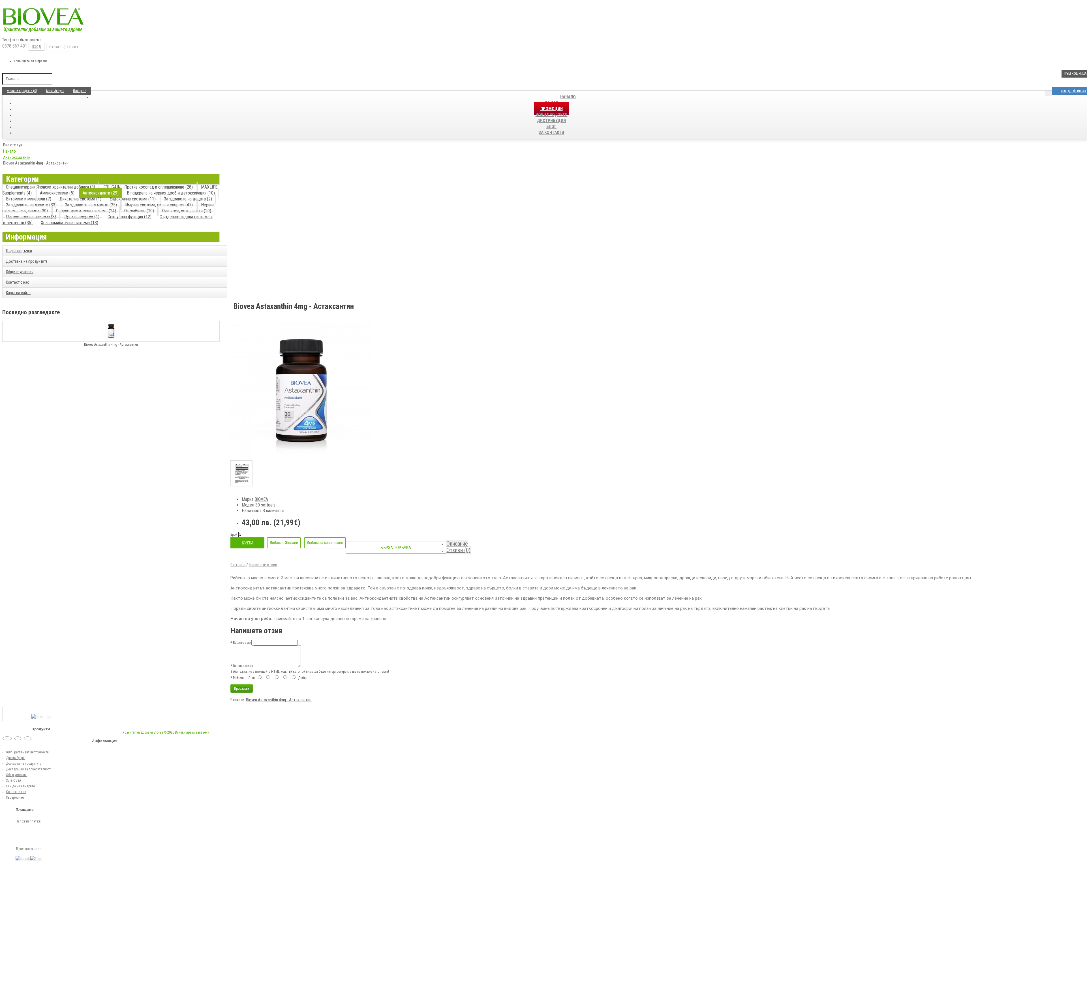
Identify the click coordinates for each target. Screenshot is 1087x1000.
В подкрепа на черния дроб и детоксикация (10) (171, 193)
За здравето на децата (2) (188, 199)
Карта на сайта (18, 292)
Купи (247, 542)
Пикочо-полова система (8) (31, 216)
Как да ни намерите (20, 786)
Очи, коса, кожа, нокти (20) (186, 210)
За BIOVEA (13, 781)
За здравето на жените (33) (31, 205)
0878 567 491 (14, 46)
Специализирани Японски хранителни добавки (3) (50, 187)
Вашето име (242, 643)
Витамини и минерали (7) (28, 199)
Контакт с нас (17, 282)
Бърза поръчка (19, 251)
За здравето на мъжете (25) (91, 205)
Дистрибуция (15, 758)
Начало (568, 96)
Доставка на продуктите (27, 261)
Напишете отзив (263, 564)
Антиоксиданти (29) (101, 193)
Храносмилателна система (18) (69, 222)
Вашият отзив (243, 666)
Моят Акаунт (55, 91)
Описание (457, 543)
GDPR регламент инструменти (27, 752)
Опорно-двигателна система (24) (86, 210)
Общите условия (19, 272)
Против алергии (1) (81, 216)
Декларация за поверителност (28, 769)
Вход (36, 47)
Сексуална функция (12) (129, 216)
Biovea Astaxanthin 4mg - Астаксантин (111, 345)
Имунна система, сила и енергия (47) (159, 205)
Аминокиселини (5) (57, 193)
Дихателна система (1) (80, 199)
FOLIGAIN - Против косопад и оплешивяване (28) (148, 187)
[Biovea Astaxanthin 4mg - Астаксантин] (301, 458)
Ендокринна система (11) (133, 199)
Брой (233, 535)
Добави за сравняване (325, 543)
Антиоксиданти (16, 157)
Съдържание (15, 798)
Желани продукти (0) (22, 91)
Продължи (241, 689)
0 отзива (237, 564)
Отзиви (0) (458, 550)
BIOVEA (261, 499)
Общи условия (16, 775)
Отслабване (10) (139, 210)
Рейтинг (238, 678)
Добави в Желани (284, 543)
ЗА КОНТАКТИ (551, 132)
